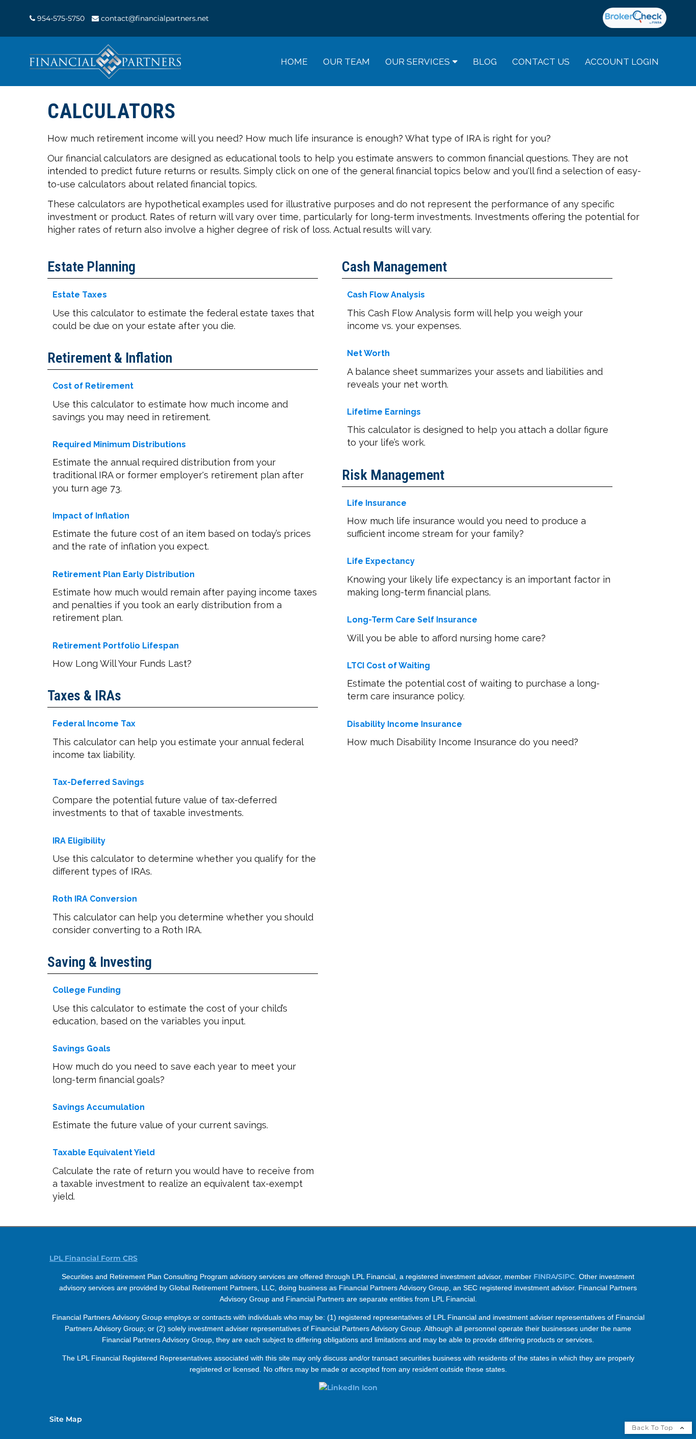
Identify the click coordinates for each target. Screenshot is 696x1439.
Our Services (417, 62)
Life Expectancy (381, 561)
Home (294, 62)
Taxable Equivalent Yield (103, 1152)
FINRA (544, 1276)
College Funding (86, 990)
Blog (485, 62)
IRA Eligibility (78, 841)
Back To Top (653, 1427)
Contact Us (541, 62)
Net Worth (368, 353)
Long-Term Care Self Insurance (412, 620)
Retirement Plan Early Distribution (123, 574)
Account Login (622, 62)
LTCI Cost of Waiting (388, 665)
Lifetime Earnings (384, 412)
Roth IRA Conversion (94, 899)
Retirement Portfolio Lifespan (115, 645)
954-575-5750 (61, 18)
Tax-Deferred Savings (98, 782)
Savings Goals (81, 1048)
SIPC (566, 1276)
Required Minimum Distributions (119, 444)
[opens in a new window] (634, 18)
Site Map (65, 1419)
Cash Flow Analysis (386, 295)
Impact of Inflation (90, 516)
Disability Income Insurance (404, 724)
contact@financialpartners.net (155, 18)
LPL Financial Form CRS (93, 1258)
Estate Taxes (79, 295)
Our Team (346, 62)
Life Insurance (377, 503)
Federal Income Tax (94, 723)
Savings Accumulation (98, 1107)
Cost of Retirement (92, 386)
